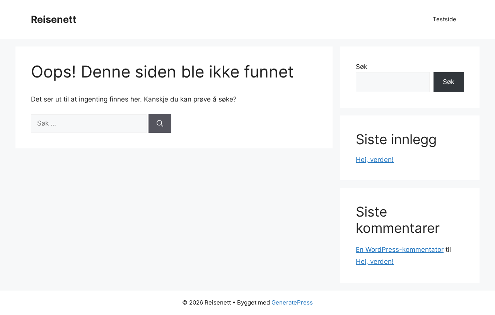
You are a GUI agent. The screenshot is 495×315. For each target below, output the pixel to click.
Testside (444, 19)
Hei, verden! (375, 160)
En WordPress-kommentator (400, 249)
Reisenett (54, 19)
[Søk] (159, 123)
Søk (361, 67)
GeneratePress (292, 302)
